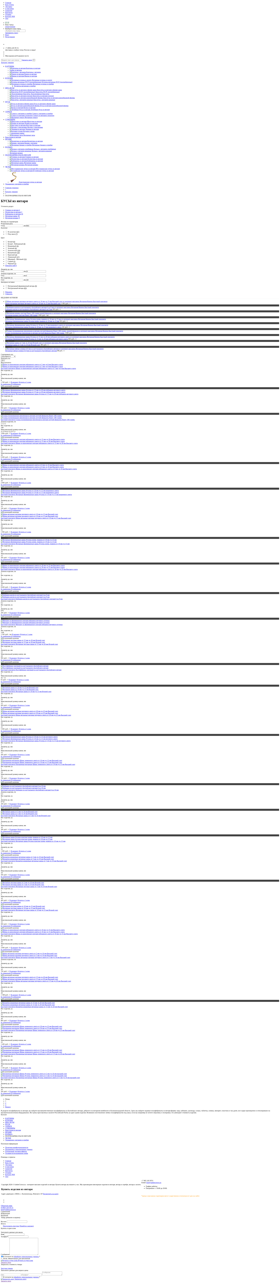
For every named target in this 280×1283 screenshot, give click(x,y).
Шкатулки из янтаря (34, 121)
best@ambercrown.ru (153, 1183)
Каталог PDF (10, 16)
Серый (11, 261)
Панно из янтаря (30, 74)
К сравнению (6, 384)
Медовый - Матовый (17, 259)
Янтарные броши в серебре (42, 145)
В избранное (16, 384)
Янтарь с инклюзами (35, 127)
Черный (12, 264)
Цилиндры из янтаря (35, 159)
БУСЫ (7, 102)
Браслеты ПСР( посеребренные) (48, 92)
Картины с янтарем (33, 72)
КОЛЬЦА (8, 147)
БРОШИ (8, 139)
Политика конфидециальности (16, 1147)
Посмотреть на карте (50, 1194)
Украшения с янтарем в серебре (17, 184)
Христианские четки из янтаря (30, 182)
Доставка (8, 7)
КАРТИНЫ (9, 66)
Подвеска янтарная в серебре (25, 86)
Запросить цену (20, 1279)
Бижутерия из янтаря (13, 137)
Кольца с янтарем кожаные (42, 151)
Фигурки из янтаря (33, 125)
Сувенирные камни (17, 133)
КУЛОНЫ (9, 78)
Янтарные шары (30, 163)
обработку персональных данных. (26, 1256)
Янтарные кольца (16, 153)
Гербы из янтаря (16, 70)
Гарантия (8, 10)
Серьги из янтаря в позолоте (43, 115)
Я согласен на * (21, 1256)
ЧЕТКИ (8, 167)
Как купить (9, 5)
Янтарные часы (29, 135)
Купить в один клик (25, 1260)
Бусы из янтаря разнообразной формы (54, 106)
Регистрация (10, 37)
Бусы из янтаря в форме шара (45, 104)
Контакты (9, 12)
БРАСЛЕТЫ (9, 88)
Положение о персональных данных (18, 1149)
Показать (8, 292)
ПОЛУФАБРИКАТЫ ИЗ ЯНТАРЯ (18, 155)
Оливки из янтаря (31, 157)
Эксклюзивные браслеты (40, 94)
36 (19, 216)
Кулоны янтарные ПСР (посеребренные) (57, 82)
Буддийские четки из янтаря (43, 171)
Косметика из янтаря (35, 141)
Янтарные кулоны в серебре (43, 84)
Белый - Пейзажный (16, 244)
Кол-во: (4, 1221)
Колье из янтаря (29, 108)
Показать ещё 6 (11, 265)
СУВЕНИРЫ (10, 119)
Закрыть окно (27, 60)
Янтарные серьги (31, 117)
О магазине (9, 9)
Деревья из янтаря (32, 129)
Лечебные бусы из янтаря (40, 110)
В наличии (13, 232)
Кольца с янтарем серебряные (45, 149)
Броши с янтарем (30, 143)
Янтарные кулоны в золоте (42, 80)
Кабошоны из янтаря (35, 161)
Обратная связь (6, 1206)
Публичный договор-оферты (16, 1151)
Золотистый (14, 250)
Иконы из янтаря (30, 76)
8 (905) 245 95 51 (7, 1208)
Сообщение (5, 1254)
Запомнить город (11, 33)
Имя (2, 1234)
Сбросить (8, 294)
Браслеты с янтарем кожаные (44, 100)
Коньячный (14, 253)
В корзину (14, 382)
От (2, 226)
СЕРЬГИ (8, 112)
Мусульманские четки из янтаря (48, 169)
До (25, 226)
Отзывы (8, 14)
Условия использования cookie (16, 1153)
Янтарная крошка (31, 165)
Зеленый (12, 248)
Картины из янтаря (33, 68)
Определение (10, 27)
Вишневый (13, 246)
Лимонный (13, 257)
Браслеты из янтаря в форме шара (49, 90)
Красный (12, 255)
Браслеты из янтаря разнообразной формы (59, 98)
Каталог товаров (7, 62)
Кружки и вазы (29, 131)
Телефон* (4, 1237)
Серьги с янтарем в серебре (42, 113)
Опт (6, 18)
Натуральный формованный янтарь (22, 286)
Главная (8, 3)
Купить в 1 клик (25, 382)
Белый (11, 242)
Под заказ (13, 234)
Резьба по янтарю (31, 123)
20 (22, 214)
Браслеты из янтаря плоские (43, 96)
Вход (7, 35)
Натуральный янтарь (17, 288)
